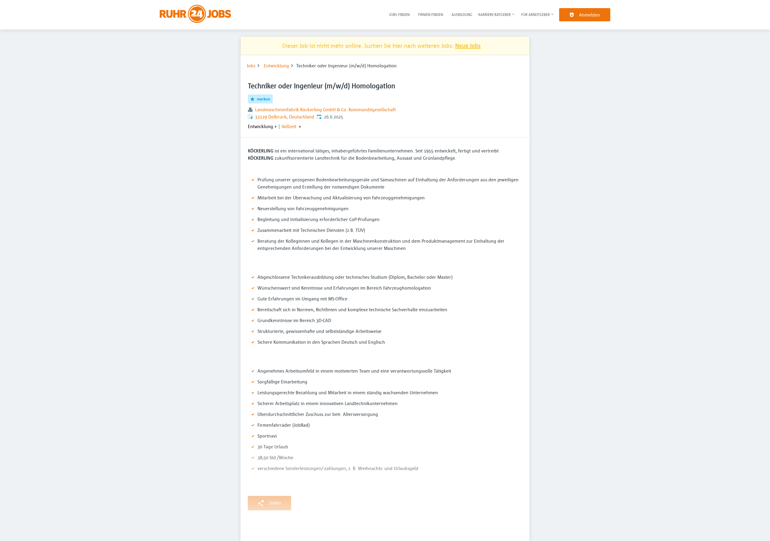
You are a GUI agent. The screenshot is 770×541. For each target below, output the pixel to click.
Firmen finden (430, 14)
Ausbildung (461, 14)
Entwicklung (276, 66)
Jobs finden (399, 14)
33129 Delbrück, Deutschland (284, 117)
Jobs (251, 66)
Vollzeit (289, 126)
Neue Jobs (468, 45)
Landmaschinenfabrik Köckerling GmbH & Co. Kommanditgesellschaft (325, 109)
